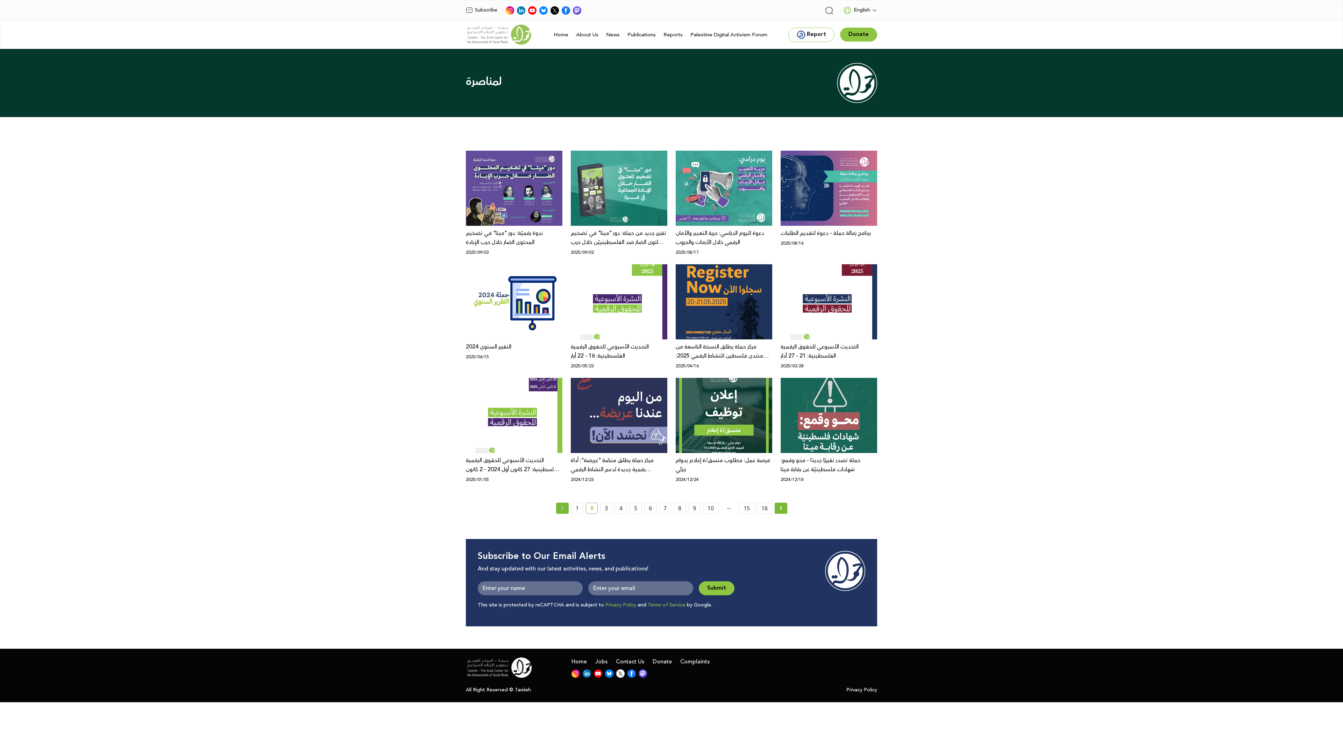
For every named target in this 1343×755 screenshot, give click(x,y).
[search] (829, 10)
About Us (587, 35)
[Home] (499, 34)
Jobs (601, 661)
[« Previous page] (562, 508)
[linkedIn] (521, 10)
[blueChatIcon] (543, 10)
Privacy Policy (620, 605)
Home (561, 35)
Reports (673, 35)
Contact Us (630, 661)
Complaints (695, 661)
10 (711, 508)
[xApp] (554, 10)
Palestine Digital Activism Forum (728, 35)
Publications (641, 35)
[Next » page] (781, 508)
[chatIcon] (577, 10)
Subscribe (486, 10)
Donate (662, 661)
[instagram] (510, 10)
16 (764, 508)
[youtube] (532, 10)
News (613, 35)
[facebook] (566, 10)
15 (747, 508)
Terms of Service (666, 605)
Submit (716, 588)
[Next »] (781, 508)
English (862, 10)
